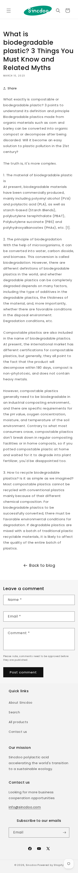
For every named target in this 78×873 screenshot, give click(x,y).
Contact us (18, 732)
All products (18, 722)
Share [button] (12, 88)
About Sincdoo (20, 702)
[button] (8, 10)
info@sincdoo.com (25, 807)
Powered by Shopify (50, 865)
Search (14, 712)
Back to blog (42, 565)
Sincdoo (31, 865)
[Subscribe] (64, 832)
